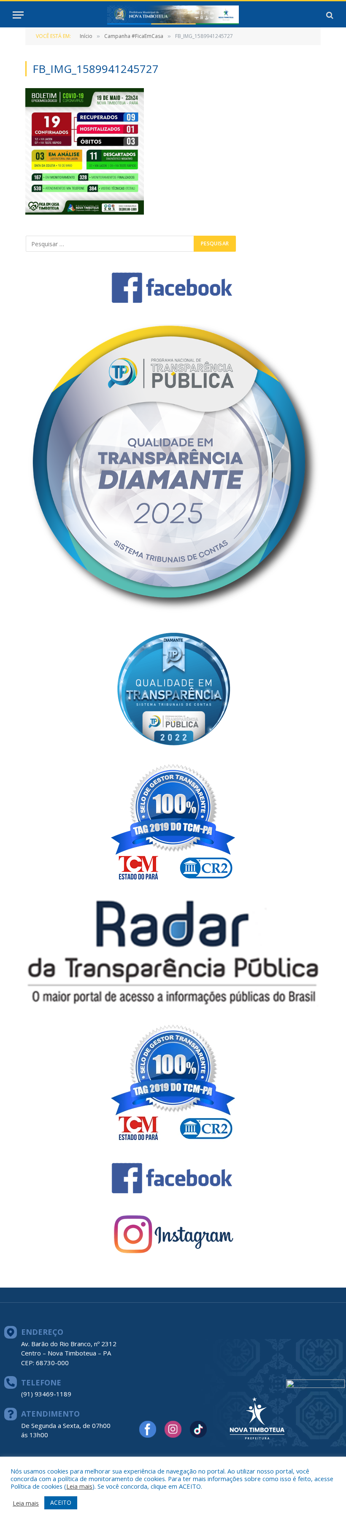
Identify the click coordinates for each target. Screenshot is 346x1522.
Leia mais (79, 1486)
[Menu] (18, 14)
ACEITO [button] (60, 1502)
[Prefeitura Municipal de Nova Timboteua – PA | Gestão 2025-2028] (173, 15)
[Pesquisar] (328, 14)
